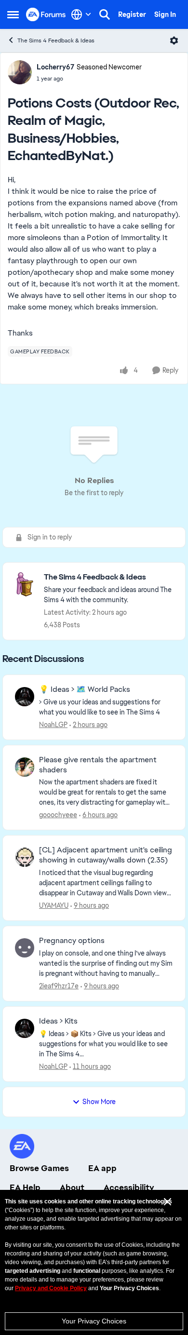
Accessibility (129, 1187)
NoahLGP (53, 724)
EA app (102, 1168)
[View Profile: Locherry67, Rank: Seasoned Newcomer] (20, 72)
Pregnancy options (72, 940)
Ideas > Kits (58, 1021)
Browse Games (39, 1168)
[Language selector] (81, 14)
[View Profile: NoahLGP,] (24, 696)
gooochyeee (58, 814)
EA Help (25, 1187)
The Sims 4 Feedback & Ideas (55, 40)
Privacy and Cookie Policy (51, 1288)
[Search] (104, 14)
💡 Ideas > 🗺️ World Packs (84, 689)
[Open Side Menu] (13, 14)
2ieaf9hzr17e (59, 986)
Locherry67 (55, 67)
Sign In (165, 14)
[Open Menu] (174, 40)
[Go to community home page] (46, 14)
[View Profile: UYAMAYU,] (24, 857)
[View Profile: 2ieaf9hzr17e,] (24, 947)
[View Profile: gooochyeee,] (24, 767)
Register (132, 14)
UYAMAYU (53, 905)
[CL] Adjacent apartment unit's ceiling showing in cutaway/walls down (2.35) (105, 855)
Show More (99, 1101)
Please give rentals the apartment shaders (98, 765)
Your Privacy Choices (94, 1321)
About (72, 1187)
